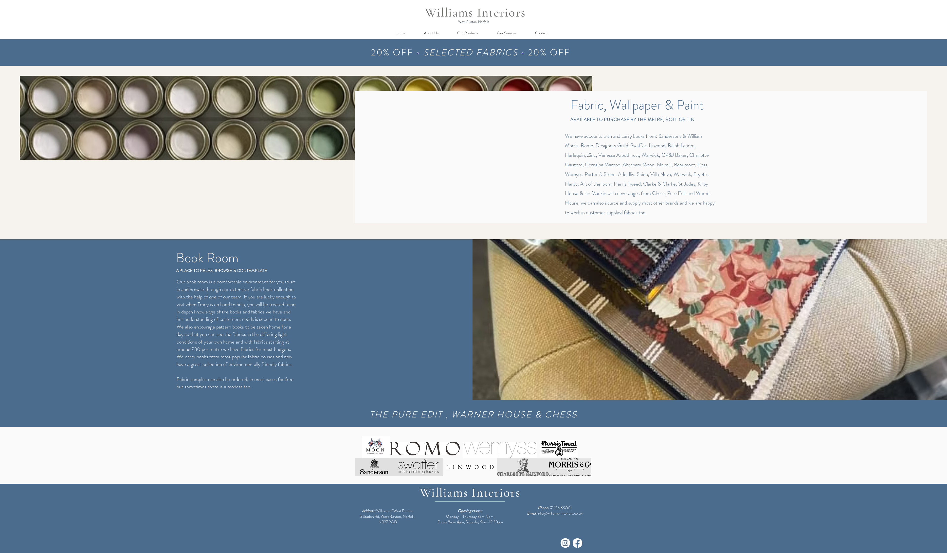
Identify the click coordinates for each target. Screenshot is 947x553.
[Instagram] (565, 543)
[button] (468, 33)
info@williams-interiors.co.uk (560, 513)
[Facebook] (577, 543)
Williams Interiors (475, 12)
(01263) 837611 (440, 52)
